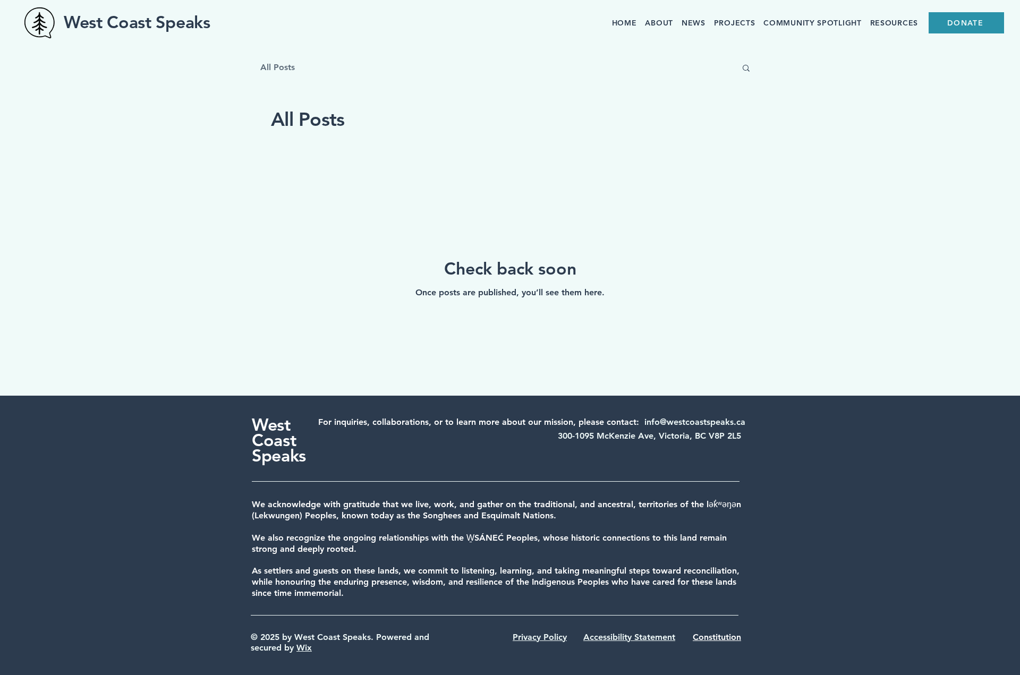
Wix (304, 648)
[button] (746, 68)
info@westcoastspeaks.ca (694, 422)
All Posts (277, 67)
